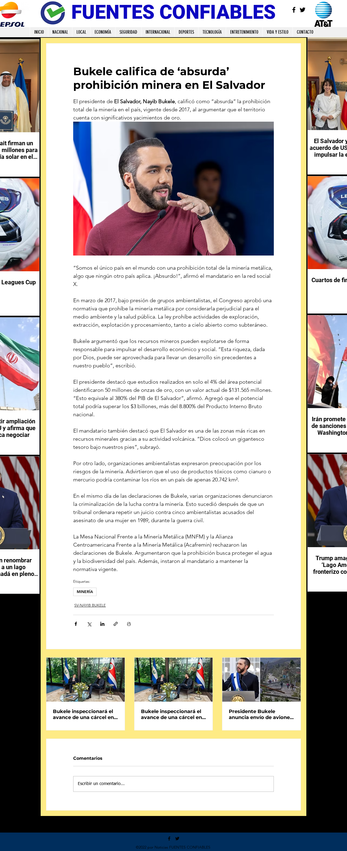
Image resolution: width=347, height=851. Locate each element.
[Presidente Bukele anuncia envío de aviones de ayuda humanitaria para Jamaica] (261, 680)
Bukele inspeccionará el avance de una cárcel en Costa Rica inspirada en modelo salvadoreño (83, 714)
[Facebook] (294, 10)
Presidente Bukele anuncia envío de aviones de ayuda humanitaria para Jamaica (261, 714)
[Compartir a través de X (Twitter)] (89, 623)
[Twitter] (302, 10)
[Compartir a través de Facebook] (75, 623)
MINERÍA (85, 591)
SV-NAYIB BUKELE (90, 605)
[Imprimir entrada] (128, 623)
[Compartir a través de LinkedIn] (102, 623)
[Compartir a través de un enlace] (115, 623)
